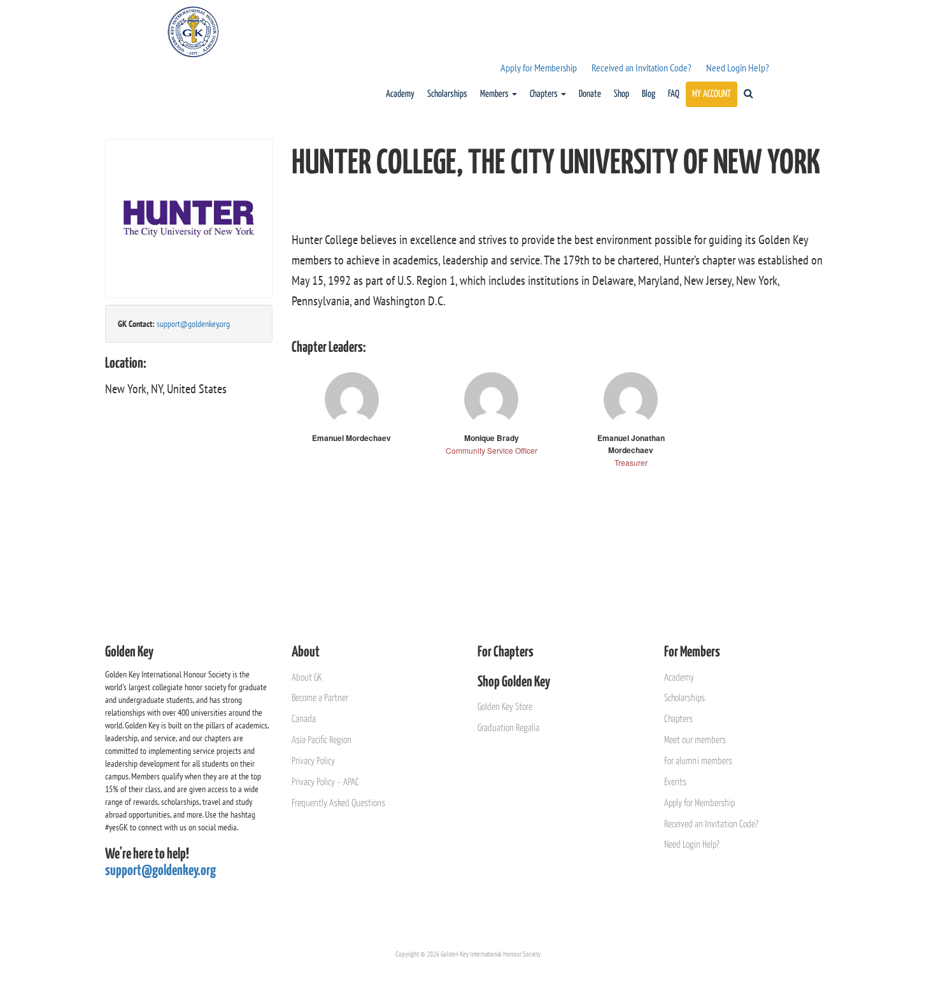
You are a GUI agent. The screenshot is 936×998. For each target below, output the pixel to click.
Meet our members (695, 740)
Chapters (545, 94)
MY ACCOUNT (711, 94)
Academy (400, 94)
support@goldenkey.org (193, 323)
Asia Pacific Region (321, 740)
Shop (621, 94)
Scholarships (447, 94)
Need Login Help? (737, 67)
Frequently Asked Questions (338, 803)
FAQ (673, 94)
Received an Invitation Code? (641, 67)
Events (675, 782)
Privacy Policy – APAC (325, 782)
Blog (648, 94)
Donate (590, 94)
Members (495, 94)
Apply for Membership (538, 67)
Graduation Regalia (508, 728)
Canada (304, 719)
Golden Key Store (505, 707)
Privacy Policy (313, 761)
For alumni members (698, 761)
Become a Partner (320, 698)
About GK (307, 678)
